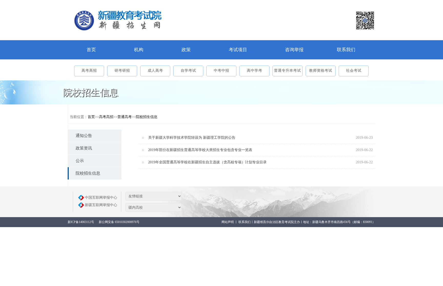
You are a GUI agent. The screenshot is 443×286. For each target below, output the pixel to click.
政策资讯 (84, 148)
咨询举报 (294, 49)
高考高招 (89, 70)
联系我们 (346, 49)
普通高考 (124, 117)
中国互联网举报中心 (101, 197)
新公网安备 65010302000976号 (119, 222)
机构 (138, 49)
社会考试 (353, 70)
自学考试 (188, 70)
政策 (186, 49)
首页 (91, 49)
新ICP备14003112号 (81, 222)
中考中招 (221, 70)
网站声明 (228, 222)
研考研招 (122, 70)
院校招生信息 (146, 117)
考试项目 (238, 49)
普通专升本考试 (287, 70)
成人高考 (155, 70)
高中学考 (254, 70)
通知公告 (84, 135)
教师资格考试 (320, 70)
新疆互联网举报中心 (101, 205)
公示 (80, 160)
